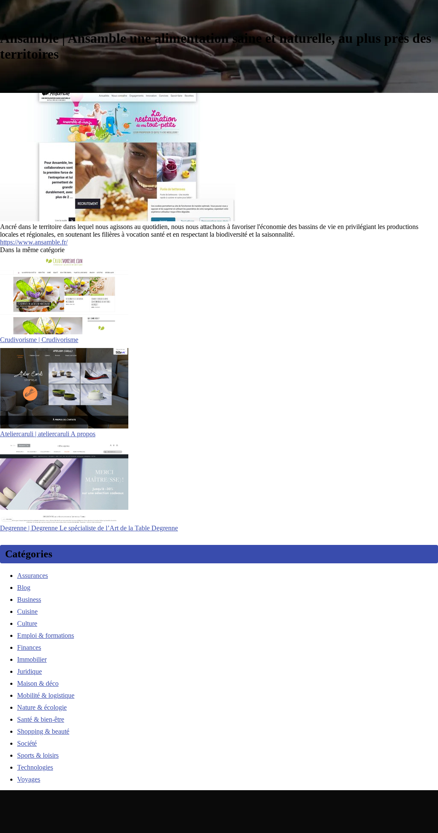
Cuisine (27, 611)
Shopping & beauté (43, 731)
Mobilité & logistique (45, 695)
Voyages (28, 779)
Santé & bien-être (40, 719)
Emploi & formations (45, 635)
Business (29, 599)
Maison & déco (38, 683)
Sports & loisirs (38, 755)
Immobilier (32, 659)
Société (27, 743)
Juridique (29, 671)
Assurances (32, 575)
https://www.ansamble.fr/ (34, 242)
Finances (29, 647)
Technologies (35, 767)
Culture (27, 623)
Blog (23, 587)
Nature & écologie (42, 707)
